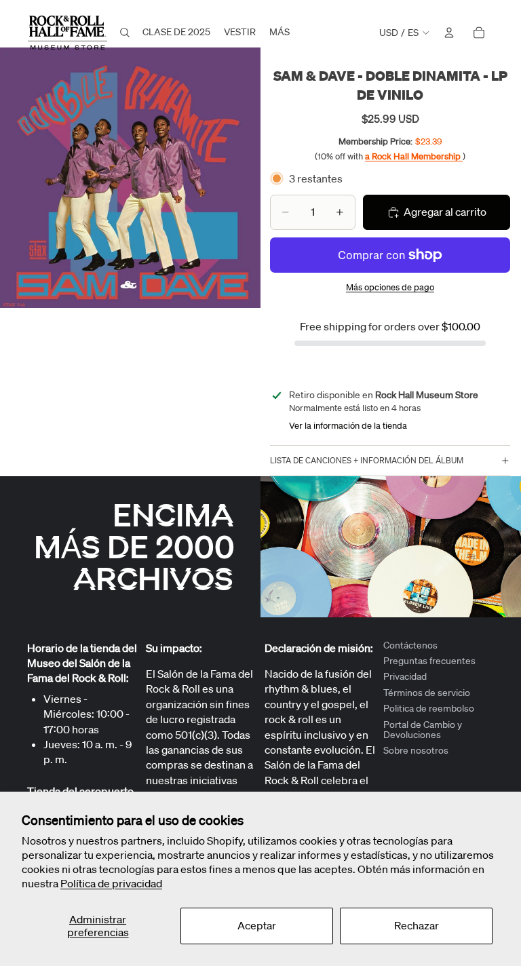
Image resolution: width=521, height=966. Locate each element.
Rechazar (416, 925)
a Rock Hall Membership (414, 156)
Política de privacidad (111, 883)
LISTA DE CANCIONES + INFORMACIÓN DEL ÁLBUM (366, 460)
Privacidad (405, 677)
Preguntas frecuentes (429, 661)
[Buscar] (125, 32)
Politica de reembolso (428, 709)
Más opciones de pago (390, 287)
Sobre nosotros (415, 751)
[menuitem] (279, 32)
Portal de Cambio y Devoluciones (422, 729)
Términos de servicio (426, 693)
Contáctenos (410, 645)
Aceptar (256, 925)
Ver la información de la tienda (348, 425)
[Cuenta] (449, 32)
